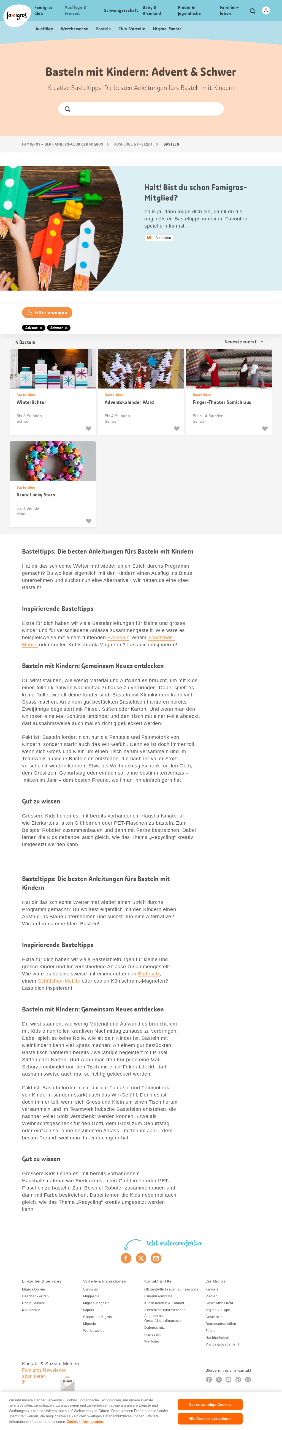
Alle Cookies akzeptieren (210, 1419)
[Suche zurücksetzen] (215, 108)
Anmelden (163, 238)
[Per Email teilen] (156, 1258)
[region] (141, 1411)
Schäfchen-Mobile (59, 981)
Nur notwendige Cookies (210, 1404)
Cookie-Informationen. (85, 1422)
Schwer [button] (56, 327)
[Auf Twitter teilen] (141, 1258)
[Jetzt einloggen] (266, 10)
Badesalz (118, 637)
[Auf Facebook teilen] (126, 1258)
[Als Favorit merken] (89, 428)
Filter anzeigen (50, 312)
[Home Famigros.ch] (17, 15)
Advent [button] (31, 327)
